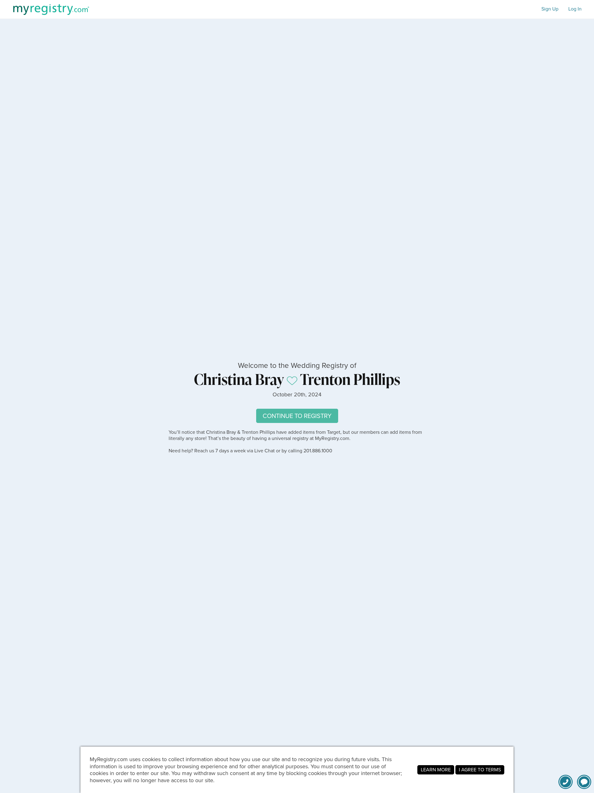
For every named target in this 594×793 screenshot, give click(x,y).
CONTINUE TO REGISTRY (297, 415)
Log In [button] (575, 9)
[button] (584, 782)
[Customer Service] (565, 782)
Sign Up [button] (549, 9)
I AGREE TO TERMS (480, 769)
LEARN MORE (436, 769)
